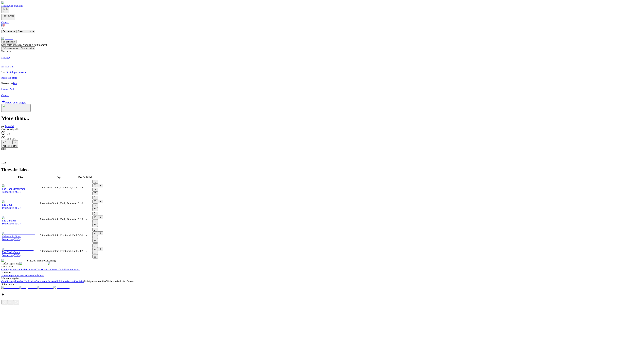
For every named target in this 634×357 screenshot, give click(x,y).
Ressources (8, 16)
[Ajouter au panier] (95, 193)
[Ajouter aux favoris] (4, 142)
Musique (5, 5)
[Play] (16, 108)
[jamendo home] (7, 2)
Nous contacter (72, 269)
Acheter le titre (10, 146)
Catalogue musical (10, 269)
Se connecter (9, 31)
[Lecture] (95, 182)
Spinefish (9, 126)
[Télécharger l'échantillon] (15, 142)
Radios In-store (28, 269)
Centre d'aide (57, 269)
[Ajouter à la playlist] (10, 142)
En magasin (16, 5)
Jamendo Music (35, 275)
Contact (5, 22)
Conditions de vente (46, 281)
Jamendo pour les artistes (14, 275)
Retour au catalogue (15, 102)
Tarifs (5, 9)
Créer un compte (26, 31)
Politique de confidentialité (70, 281)
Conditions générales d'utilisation (18, 281)
